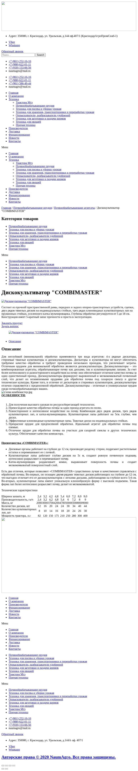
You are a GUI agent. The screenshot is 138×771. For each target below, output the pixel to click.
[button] (69, 147)
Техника (14, 99)
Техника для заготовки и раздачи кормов (41, 118)
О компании (16, 95)
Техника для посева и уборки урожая (38, 108)
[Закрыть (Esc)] (2, 765)
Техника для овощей (28, 121)
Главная (13, 92)
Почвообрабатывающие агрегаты (74, 207)
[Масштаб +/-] (13, 765)
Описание (15, 341)
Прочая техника (25, 125)
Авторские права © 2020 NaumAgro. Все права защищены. (58, 757)
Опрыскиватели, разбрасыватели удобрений (43, 115)
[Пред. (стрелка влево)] (2, 768)
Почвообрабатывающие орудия (35, 105)
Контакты (15, 141)
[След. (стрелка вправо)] (6, 768)
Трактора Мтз (24, 102)
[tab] (73, 341)
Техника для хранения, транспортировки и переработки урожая (55, 112)
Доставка (14, 131)
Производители (18, 128)
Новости (14, 137)
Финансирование (19, 134)
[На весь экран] (10, 765)
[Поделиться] (6, 765)
